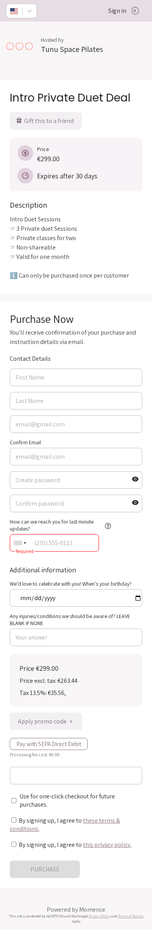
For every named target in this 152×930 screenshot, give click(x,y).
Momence (92, 909)
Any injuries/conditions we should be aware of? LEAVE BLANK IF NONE (70, 620)
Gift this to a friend (49, 121)
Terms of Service (130, 916)
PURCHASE (45, 869)
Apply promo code (42, 721)
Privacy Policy (99, 916)
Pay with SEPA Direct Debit (48, 744)
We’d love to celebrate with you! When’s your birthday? (71, 583)
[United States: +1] (20, 542)
